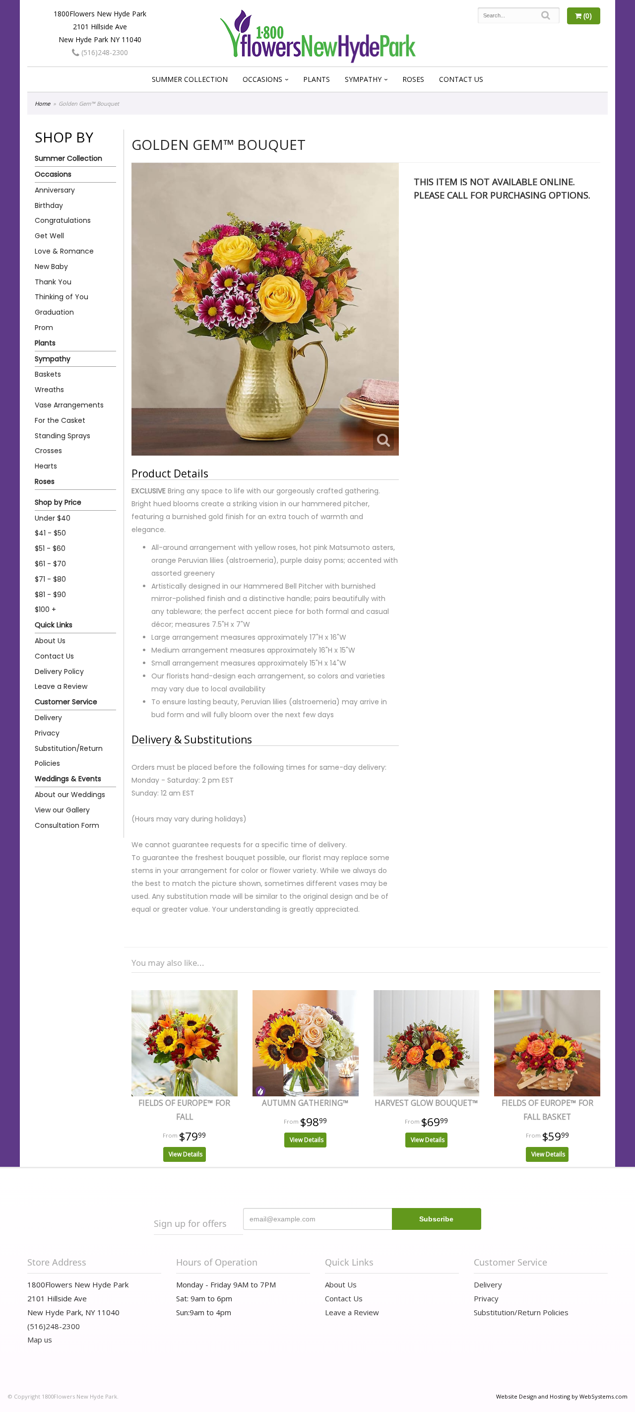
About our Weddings (70, 795)
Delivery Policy (59, 671)
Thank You (53, 282)
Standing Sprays (62, 436)
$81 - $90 (50, 595)
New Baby (51, 266)
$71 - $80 (50, 579)
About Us (50, 641)
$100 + (45, 609)
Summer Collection (190, 79)
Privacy (47, 733)
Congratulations (63, 220)
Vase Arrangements (69, 405)
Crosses (48, 451)
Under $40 (52, 518)
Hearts (46, 466)
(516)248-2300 (103, 52)
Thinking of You (61, 297)
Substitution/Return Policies (69, 756)
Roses (413, 79)
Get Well (49, 236)
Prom (44, 328)
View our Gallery (62, 810)
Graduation (54, 312)
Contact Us (461, 79)
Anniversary (55, 190)
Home (42, 103)
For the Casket (60, 420)
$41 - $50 (50, 533)
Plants (316, 79)
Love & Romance (64, 251)
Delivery (48, 718)
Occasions (262, 79)
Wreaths (49, 390)
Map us (39, 1340)
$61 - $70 (50, 564)
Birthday (49, 205)
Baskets (48, 374)
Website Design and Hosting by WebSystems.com (562, 1396)
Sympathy (363, 79)
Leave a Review (61, 686)
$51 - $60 (50, 548)
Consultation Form (67, 825)
